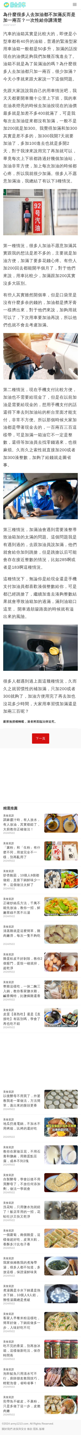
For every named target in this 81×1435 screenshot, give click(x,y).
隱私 (35, 1428)
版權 (41, 1428)
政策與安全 (19, 1428)
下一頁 (40, 738)
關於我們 (7, 1428)
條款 (29, 1428)
